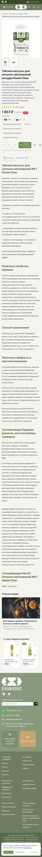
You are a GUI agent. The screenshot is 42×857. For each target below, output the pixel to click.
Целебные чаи (28, 781)
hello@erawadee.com (13, 719)
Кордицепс (6, 811)
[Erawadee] (21, 7)
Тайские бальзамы (9, 807)
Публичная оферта (32, 839)
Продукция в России (10, 137)
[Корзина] (34, 7)
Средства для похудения (12, 129)
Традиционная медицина (12, 133)
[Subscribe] (36, 704)
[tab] (8, 158)
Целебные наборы (29, 788)
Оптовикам (26, 757)
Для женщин (6, 793)
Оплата (5, 767)
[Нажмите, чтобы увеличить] (21, 38)
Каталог (9, 7)
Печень (27, 124)
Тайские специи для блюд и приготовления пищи (31, 818)
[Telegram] (6, 2)
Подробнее (27, 848)
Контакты (5, 775)
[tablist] (21, 158)
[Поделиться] (40, 145)
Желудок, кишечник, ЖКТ (18, 14)
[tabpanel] (21, 375)
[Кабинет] (38, 7)
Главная (5, 14)
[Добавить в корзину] (17, 656)
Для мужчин (6, 797)
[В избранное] (17, 644)
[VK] (3, 2)
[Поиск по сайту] (24, 7)
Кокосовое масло (8, 814)
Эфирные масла (28, 784)
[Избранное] (29, 7)
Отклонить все (20, 852)
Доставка (5, 771)
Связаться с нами (12, 715)
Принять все (8, 852)
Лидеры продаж (28, 765)
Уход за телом (7, 803)
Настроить (34, 852)
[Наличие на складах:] (24, 120)
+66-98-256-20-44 (14, 710)
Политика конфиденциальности (14, 839)
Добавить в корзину (26, 145)
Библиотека (26, 761)
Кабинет (25, 768)
